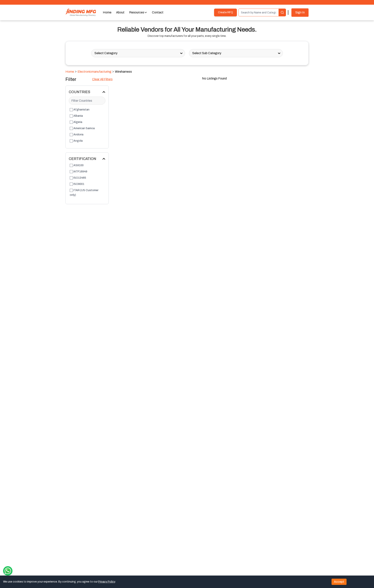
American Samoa (84, 128)
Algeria (77, 122)
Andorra (78, 134)
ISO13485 (79, 177)
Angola (78, 140)
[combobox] (94, 53)
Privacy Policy (106, 581)
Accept (339, 581)
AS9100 (78, 165)
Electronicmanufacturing (94, 71)
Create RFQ (225, 12)
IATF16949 (80, 171)
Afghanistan (81, 109)
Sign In (300, 12)
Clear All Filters (102, 79)
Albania (78, 115)
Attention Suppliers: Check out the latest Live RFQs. (187, 2)
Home (69, 71)
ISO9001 (78, 184)
